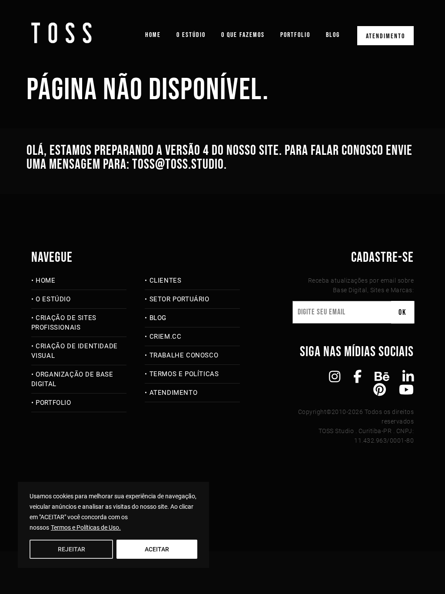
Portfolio (295, 35)
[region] (113, 525)
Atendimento (385, 36)
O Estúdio (191, 35)
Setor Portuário (179, 299)
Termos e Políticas (184, 374)
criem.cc (165, 336)
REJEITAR (71, 549)
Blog (333, 35)
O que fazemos (243, 35)
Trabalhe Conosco (183, 355)
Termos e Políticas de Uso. (86, 527)
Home (153, 35)
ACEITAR (157, 549)
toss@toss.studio (178, 164)
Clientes (165, 280)
